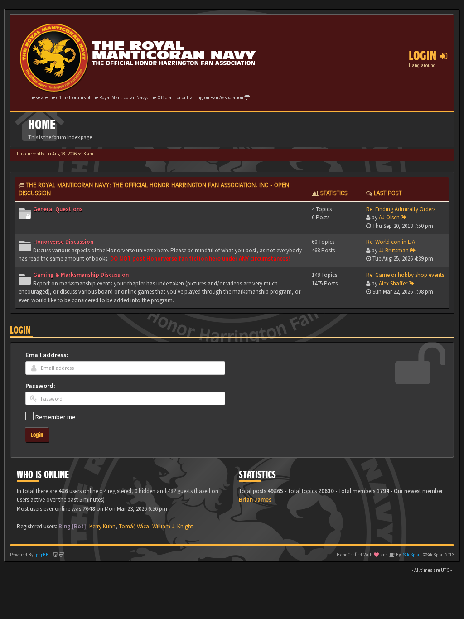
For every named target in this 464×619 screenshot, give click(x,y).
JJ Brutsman (394, 250)
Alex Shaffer (393, 283)
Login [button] (424, 55)
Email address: (46, 354)
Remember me (55, 417)
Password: (40, 385)
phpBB (42, 555)
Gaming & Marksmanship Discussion (81, 275)
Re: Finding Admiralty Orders (400, 209)
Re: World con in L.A (390, 242)
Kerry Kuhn (102, 526)
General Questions (57, 209)
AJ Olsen (389, 217)
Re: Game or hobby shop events (405, 275)
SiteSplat (411, 555)
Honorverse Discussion (63, 242)
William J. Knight (172, 526)
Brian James (255, 499)
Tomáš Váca (134, 526)
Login (20, 330)
